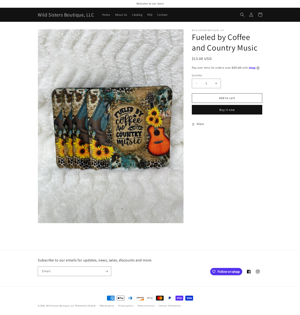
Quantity (197, 75)
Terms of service (145, 305)
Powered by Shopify (85, 305)
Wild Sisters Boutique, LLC (60, 305)
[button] (242, 14)
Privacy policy (125, 305)
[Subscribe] (106, 271)
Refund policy (107, 305)
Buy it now (227, 110)
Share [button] (200, 124)
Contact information (170, 305)
